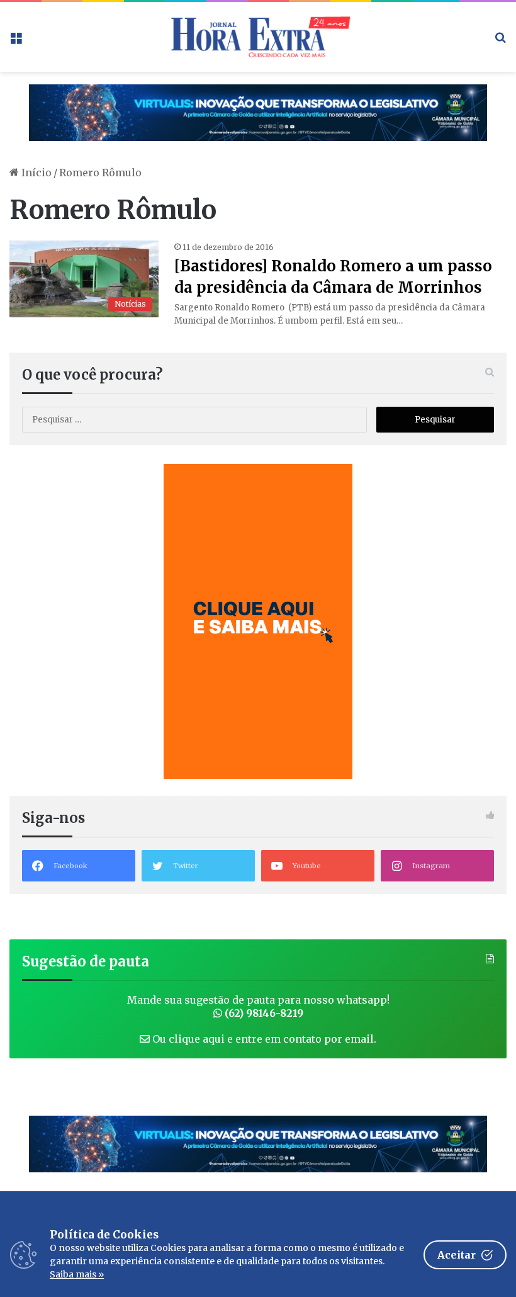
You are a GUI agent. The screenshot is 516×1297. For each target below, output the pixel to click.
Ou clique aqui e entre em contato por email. (263, 1039)
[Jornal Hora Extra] (258, 37)
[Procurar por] (500, 41)
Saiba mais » (77, 1274)
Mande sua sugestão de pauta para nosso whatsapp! (258, 1006)
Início (35, 172)
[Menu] (15, 41)
